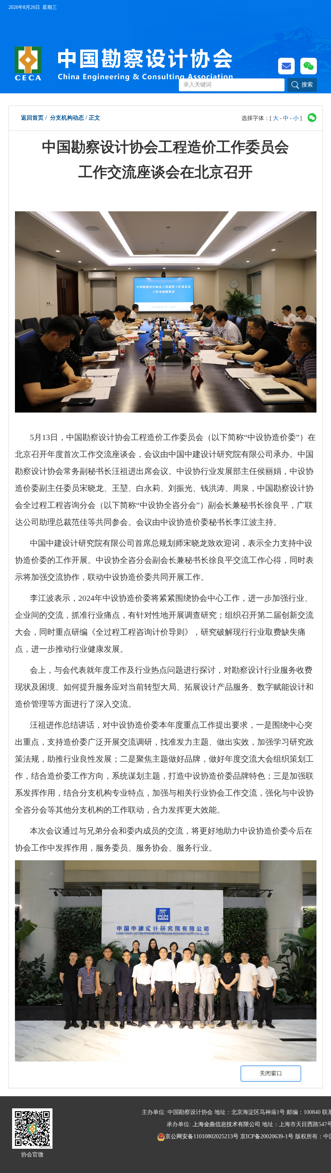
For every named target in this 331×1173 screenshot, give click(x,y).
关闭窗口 (271, 1073)
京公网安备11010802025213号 (202, 1136)
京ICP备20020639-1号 (266, 1136)
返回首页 (32, 118)
